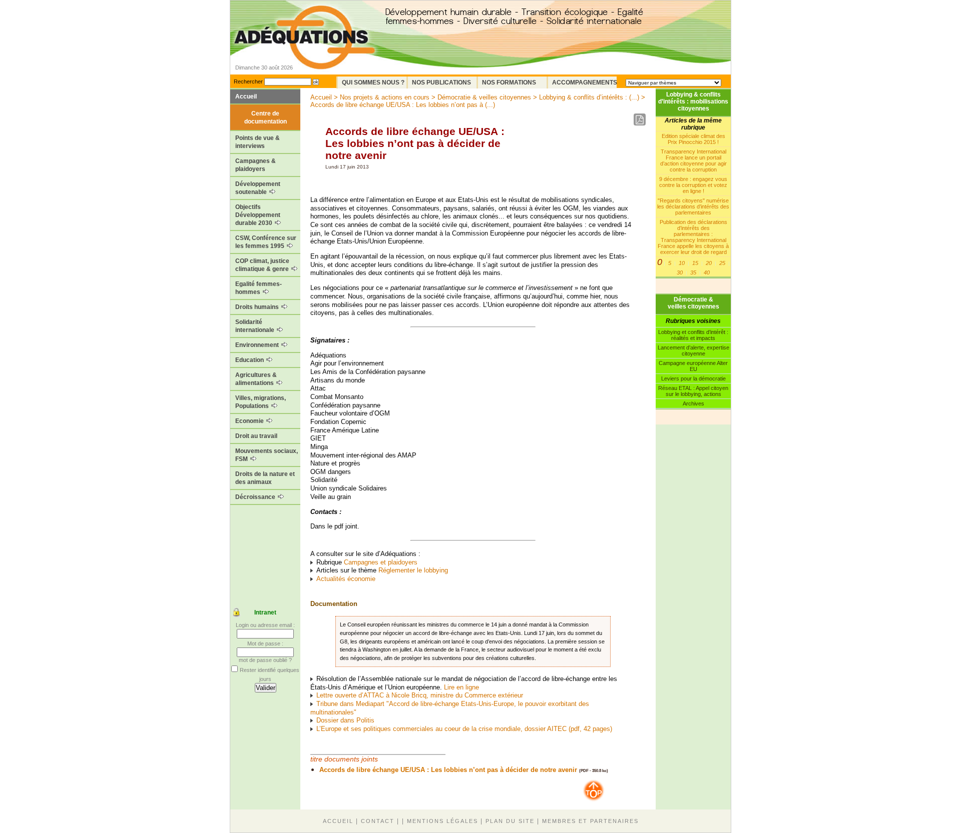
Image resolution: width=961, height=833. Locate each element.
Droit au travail (256, 436)
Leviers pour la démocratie (693, 379)
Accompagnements (584, 82)
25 (722, 263)
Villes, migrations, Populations (260, 402)
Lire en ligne (461, 687)
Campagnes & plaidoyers (255, 165)
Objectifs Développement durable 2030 (257, 215)
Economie (250, 421)
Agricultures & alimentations (256, 379)
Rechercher (248, 81)
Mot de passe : (265, 643)
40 (707, 273)
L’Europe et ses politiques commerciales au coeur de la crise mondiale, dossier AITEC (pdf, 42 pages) (464, 728)
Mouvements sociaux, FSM (266, 455)
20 (709, 263)
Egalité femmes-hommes (258, 288)
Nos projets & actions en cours (384, 97)
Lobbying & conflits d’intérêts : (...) (589, 97)
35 (693, 273)
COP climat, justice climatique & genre (262, 265)
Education (250, 360)
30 (680, 273)
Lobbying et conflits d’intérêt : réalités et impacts (693, 335)
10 (682, 263)
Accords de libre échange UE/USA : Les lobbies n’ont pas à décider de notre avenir (448, 770)
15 (695, 263)
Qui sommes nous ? (373, 82)
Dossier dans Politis (345, 720)
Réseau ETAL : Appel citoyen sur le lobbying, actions (693, 391)
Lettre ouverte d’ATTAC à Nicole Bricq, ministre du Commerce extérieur (419, 695)
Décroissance (256, 497)
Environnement (257, 345)
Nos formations (509, 82)
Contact (377, 821)
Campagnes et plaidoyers (380, 562)
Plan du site (510, 821)
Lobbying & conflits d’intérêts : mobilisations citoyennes (693, 101)
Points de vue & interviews (257, 142)
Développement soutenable (257, 188)
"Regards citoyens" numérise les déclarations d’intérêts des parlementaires (693, 207)
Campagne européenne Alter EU (693, 366)
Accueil (246, 96)
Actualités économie (345, 578)
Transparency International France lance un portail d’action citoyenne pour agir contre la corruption (693, 160)
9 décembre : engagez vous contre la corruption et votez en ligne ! (693, 185)
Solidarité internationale (255, 326)
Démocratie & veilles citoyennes (693, 303)
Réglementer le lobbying (413, 570)
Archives (693, 403)
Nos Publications (441, 82)
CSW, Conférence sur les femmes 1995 (265, 242)
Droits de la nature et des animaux (265, 478)
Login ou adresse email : (265, 625)
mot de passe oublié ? (265, 660)
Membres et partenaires (590, 821)
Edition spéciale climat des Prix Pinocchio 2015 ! (693, 139)
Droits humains (257, 307)
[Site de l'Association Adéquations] (304, 52)
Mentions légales (442, 821)
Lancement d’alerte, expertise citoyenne (693, 350)
